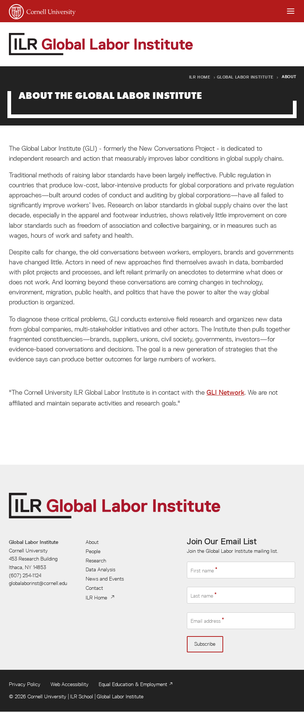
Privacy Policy (24, 684)
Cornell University (46, 696)
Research (96, 560)
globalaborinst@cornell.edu (38, 583)
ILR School (81, 696)
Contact (94, 588)
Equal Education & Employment (133, 684)
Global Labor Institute (245, 77)
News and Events (105, 578)
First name (202, 570)
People (93, 551)
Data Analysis (100, 569)
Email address (206, 621)
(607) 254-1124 (25, 575)
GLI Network (225, 392)
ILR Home (200, 77)
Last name (202, 595)
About (92, 542)
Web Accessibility (69, 684)
